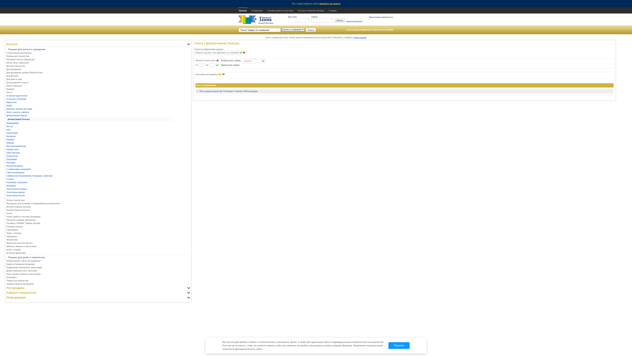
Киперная (11, 136)
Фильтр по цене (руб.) (206, 60)
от (197, 65)
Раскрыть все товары (231, 60)
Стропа (9, 179)
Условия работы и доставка (280, 11)
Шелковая (11, 186)
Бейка (9, 105)
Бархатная (11, 102)
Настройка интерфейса (207, 74)
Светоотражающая (15, 172)
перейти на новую (329, 3)
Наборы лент (12, 149)
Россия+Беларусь (14, 166)
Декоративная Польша (19, 119)
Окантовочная (13, 153)
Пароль (314, 17)
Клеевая (10, 139)
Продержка (11, 159)
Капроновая (12, 133)
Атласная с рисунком (16, 99)
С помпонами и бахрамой (18, 169)
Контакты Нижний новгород (311, 11)
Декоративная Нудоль (16, 115)
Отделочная (12, 156)
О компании (257, 11)
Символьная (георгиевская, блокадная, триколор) (29, 176)
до (207, 65)
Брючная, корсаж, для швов (19, 109)
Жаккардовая (12, 123)
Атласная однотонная (16, 96)
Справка (333, 11)
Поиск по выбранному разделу (209, 49)
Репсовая (10, 163)
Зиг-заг (9, 126)
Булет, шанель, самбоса (17, 112)
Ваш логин (292, 17)
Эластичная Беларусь (16, 189)
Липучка (10, 143)
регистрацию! (360, 37)
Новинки (247, 61)
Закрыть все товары (230, 65)
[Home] (248, 19)
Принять (399, 345)
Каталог (243, 11)
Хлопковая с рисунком (16, 182)
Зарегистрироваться (354, 21)
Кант (8, 130)
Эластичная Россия (15, 195)
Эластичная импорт (15, 192)
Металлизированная (16, 146)
